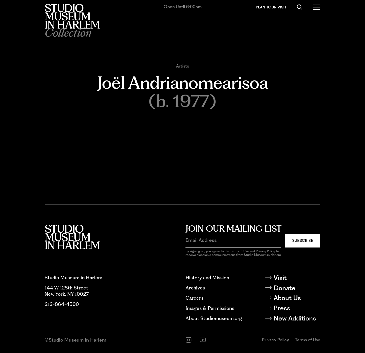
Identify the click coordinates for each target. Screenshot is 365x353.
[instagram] (188, 340)
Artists (182, 66)
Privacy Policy (275, 339)
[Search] (299, 7)
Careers (194, 298)
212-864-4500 (62, 304)
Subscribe (302, 240)
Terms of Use (307, 339)
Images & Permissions (209, 308)
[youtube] (203, 340)
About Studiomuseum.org (213, 318)
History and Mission (207, 278)
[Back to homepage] (72, 16)
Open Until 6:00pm (183, 6)
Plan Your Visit (271, 7)
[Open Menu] (317, 7)
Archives (195, 288)
